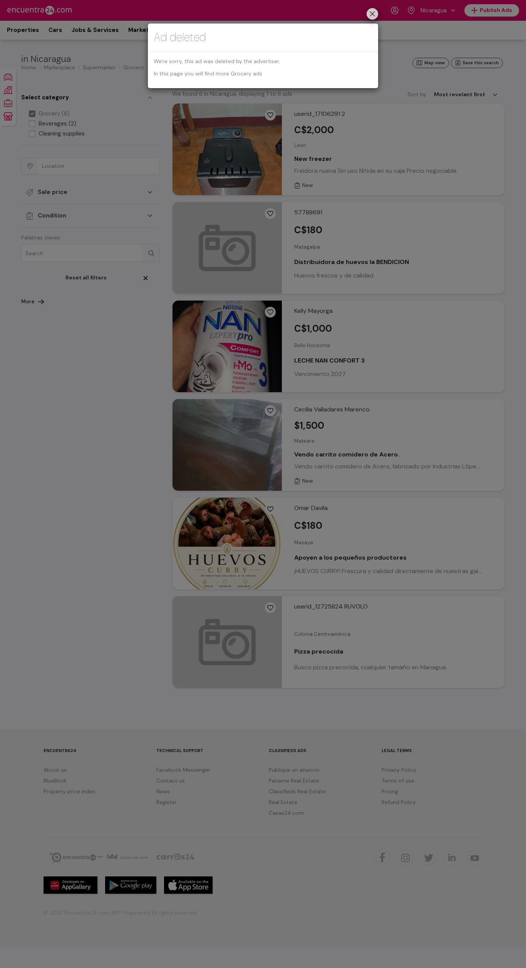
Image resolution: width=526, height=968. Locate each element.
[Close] (372, 15)
